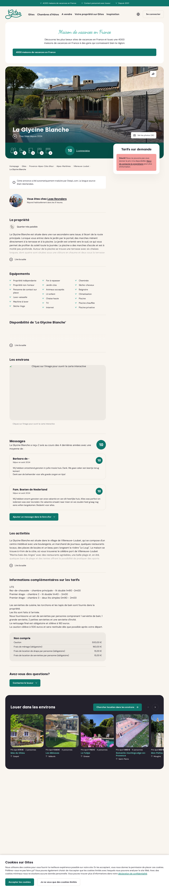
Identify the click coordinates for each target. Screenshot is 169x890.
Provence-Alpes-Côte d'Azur (41, 166)
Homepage (14, 166)
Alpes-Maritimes (64, 166)
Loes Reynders (57, 198)
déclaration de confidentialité (132, 873)
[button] (58, 392)
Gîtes (24, 166)
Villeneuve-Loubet (81, 166)
